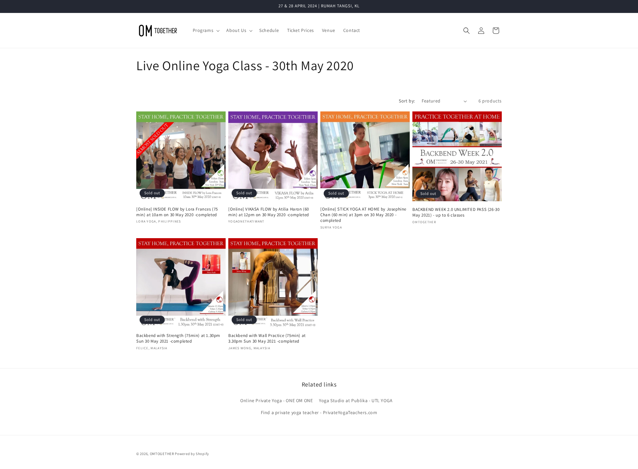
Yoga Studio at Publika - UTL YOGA (356, 400)
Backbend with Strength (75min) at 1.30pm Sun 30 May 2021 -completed (178, 338)
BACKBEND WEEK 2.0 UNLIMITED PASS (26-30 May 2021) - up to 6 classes (455, 212)
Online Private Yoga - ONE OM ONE (276, 400)
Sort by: (407, 101)
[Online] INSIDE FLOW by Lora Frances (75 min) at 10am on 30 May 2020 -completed (177, 212)
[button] (206, 30)
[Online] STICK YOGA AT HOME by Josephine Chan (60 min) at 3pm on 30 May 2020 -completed (363, 215)
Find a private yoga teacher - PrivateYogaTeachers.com (319, 412)
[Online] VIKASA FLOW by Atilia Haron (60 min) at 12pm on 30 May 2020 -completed (268, 212)
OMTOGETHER (162, 453)
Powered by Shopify (192, 453)
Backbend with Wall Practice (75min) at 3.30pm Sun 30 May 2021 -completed (267, 338)
